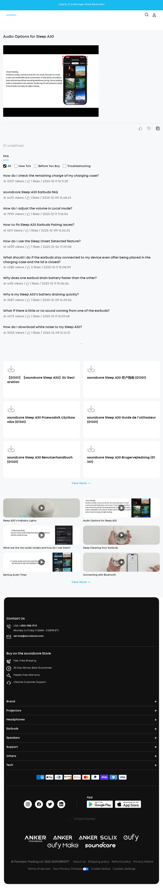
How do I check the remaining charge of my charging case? (51, 176)
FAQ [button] (6, 156)
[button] (7, 25)
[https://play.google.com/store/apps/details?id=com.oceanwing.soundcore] (100, 804)
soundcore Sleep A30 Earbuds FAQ (30, 192)
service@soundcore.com (29, 636)
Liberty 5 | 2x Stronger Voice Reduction (82, 4)
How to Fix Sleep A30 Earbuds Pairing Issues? (38, 225)
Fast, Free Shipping (25, 660)
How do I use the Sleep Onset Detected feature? (42, 241)
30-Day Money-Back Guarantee (33, 667)
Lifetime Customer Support (30, 682)
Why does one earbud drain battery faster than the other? (50, 278)
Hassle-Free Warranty (27, 675)
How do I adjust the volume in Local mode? (37, 208)
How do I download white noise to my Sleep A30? (42, 327)
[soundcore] (11, 15)
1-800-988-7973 (28, 625)
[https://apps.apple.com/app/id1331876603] (128, 804)
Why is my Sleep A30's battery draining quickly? (41, 294)
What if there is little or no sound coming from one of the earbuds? (56, 311)
